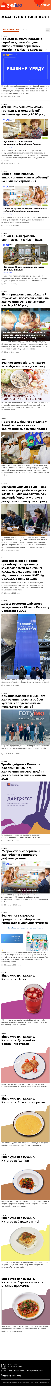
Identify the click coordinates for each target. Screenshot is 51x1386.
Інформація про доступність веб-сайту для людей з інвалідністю (25, 1382)
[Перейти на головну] (13, 5)
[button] (3, 5)
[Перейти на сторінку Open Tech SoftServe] (11, 1375)
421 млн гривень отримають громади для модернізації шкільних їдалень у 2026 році (23, 110)
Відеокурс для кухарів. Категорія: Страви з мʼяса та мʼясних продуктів (22, 1282)
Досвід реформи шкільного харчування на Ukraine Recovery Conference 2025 (25, 607)
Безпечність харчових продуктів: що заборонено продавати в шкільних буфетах (24, 919)
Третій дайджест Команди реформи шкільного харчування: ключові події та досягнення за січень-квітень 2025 (23, 771)
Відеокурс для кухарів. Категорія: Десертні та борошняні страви (18, 1040)
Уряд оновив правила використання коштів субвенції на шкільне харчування (25, 177)
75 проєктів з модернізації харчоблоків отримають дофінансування (20, 854)
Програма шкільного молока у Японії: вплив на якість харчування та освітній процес (24, 425)
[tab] (11, 30)
